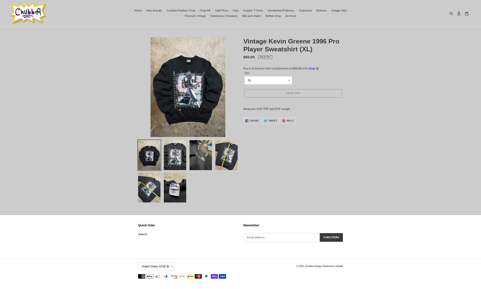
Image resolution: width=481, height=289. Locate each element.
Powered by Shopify (332, 266)
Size (247, 73)
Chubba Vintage (313, 266)
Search (142, 234)
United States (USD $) (155, 266)
